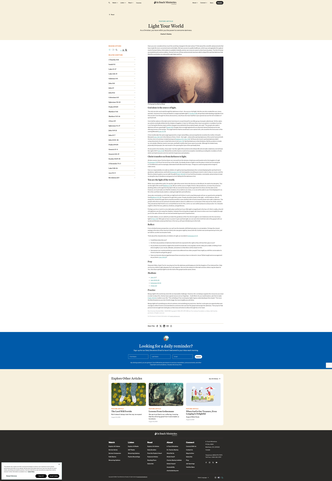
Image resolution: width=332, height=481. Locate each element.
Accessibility (171, 467)
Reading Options (115, 46)
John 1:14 (187, 139)
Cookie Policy (31, 471)
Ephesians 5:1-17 (193, 236)
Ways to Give (190, 453)
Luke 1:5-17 (161, 131)
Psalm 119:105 (180, 174)
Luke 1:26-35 (158, 137)
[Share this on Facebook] (157, 326)
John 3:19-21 (162, 257)
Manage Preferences (11, 476)
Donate (219, 3)
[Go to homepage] (165, 2)
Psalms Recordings (134, 457)
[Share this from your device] (171, 326)
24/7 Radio (131, 450)
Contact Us (189, 450)
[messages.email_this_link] (168, 326)
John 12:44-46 (155, 280)
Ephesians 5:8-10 (175, 172)
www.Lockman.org (175, 316)
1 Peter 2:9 (154, 219)
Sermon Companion (115, 453)
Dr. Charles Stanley (172, 450)
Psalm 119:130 (152, 298)
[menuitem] (206, 462)
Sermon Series (113, 450)
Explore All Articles (153, 446)
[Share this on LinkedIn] (164, 326)
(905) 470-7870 (217, 455)
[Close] (59, 464)
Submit (198, 357)
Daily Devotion (151, 450)
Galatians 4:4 (179, 139)
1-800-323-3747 (216, 457)
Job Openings (190, 463)
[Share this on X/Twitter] (161, 326)
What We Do (170, 453)
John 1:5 (181, 141)
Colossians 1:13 (152, 162)
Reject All (41, 476)
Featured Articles (152, 457)
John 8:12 (161, 151)
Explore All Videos (114, 446)
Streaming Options (114, 460)
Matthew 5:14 (168, 185)
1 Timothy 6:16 (192, 113)
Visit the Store (190, 467)
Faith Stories (112, 457)
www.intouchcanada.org (142, 477)
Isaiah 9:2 (170, 127)
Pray (187, 460)
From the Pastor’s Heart (154, 453)
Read (112, 14)
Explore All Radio (133, 446)
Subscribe (150, 463)
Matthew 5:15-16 (156, 197)
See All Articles (213, 379)
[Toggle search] (109, 3)
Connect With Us (191, 446)
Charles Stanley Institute (174, 460)
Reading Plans (151, 460)
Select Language (202, 477)
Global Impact (171, 463)
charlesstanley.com (173, 470)
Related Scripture (116, 55)
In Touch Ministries (172, 446)
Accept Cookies (54, 476)
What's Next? (171, 457)
